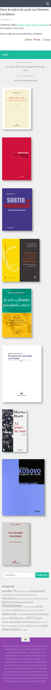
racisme (25, 621)
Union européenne (10, 626)
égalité (44, 625)
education (26, 599)
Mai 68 (13, 618)
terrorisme (44, 622)
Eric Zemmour (36, 598)
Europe (45, 598)
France (29, 602)
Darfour (34, 595)
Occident (37, 618)
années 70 (9, 591)
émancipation (11, 629)
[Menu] (47, 3)
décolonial (8, 598)
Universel (23, 626)
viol (29, 625)
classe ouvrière (8, 595)
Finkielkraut (19, 602)
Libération (43, 614)
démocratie (18, 599)
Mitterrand (22, 618)
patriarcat (7, 622)
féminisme (12, 605)
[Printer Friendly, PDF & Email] (37, 40)
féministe (25, 607)
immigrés (25, 610)
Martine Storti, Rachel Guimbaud (33, 25)
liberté (33, 614)
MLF (30, 618)
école (38, 626)
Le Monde (25, 614)
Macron (5, 618)
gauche (32, 606)
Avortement (37, 591)
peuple (16, 621)
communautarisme (23, 595)
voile (34, 626)
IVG (18, 614)
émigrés (24, 630)
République (35, 622)
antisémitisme (23, 591)
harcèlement (7, 610)
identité (17, 610)
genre (39, 606)
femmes (7, 602)
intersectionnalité (36, 610)
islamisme (9, 614)
